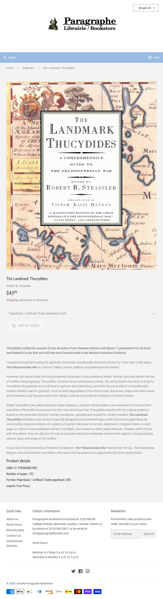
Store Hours (14, 524)
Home (10, 68)
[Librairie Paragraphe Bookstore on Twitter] (73, 572)
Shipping (12, 300)
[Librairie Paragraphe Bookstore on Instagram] (88, 572)
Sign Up (149, 534)
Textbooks (28, 68)
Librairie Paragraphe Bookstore (34, 583)
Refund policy (15, 530)
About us (12, 519)
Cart (156, 57)
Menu (12, 57)
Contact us (13, 535)
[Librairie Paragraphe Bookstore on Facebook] (80, 572)
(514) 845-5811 (59, 528)
